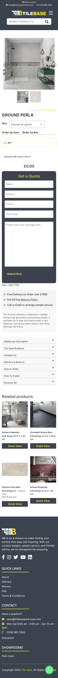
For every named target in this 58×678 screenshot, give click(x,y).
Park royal (8, 656)
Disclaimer (8, 637)
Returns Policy (29, 299)
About (5, 577)
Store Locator (30, 2)
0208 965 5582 (45, 5)
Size (4, 123)
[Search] (47, 22)
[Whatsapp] (49, 670)
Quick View (15, 446)
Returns (6, 586)
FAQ (4, 591)
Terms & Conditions (13, 595)
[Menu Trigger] (51, 12)
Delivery (6, 581)
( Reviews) (49, 110)
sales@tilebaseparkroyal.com (21, 5)
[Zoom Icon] (29, 64)
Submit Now (14, 273)
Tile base (26, 669)
